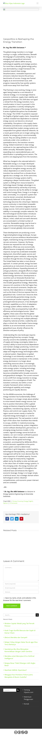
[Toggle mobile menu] (38, 3)
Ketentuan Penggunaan (28, 698)
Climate (14, 501)
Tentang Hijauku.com (28, 691)
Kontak (26, 704)
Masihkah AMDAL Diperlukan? (16, 670)
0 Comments (13, 503)
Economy (20, 501)
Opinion (5, 503)
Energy (26, 501)
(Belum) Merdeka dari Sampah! (16, 637)
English (31, 501)
